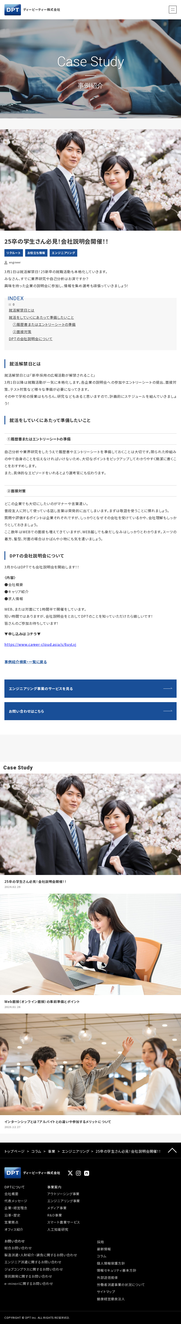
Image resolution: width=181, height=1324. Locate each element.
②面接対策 (22, 331)
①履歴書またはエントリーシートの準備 (44, 324)
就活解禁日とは (21, 310)
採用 (100, 1242)
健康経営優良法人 (111, 1299)
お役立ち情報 (36, 253)
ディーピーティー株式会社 (41, 9)
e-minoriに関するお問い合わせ (28, 1283)
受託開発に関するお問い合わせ (28, 1276)
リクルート (14, 253)
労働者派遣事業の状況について (121, 1284)
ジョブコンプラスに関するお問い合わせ (33, 1269)
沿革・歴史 (12, 1215)
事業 (51, 1151)
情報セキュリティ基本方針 (116, 1270)
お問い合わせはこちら (26, 711)
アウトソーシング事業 (63, 1193)
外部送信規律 (107, 1277)
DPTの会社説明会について (31, 338)
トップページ (14, 1151)
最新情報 (104, 1249)
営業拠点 (11, 1222)
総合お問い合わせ (18, 1247)
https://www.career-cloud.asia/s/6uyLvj (40, 644)
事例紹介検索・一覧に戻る (25, 661)
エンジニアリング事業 (63, 1200)
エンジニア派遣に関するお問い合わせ (32, 1262)
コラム (36, 1151)
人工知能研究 (57, 1229)
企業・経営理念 (15, 1207)
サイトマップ (106, 1291)
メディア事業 (56, 1207)
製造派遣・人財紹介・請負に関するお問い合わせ (40, 1255)
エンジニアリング (63, 253)
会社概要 (11, 1193)
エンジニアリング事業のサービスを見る (41, 688)
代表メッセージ (15, 1200)
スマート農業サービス (63, 1222)
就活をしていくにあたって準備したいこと (41, 317)
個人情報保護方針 (111, 1263)
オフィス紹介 (13, 1229)
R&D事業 (54, 1215)
